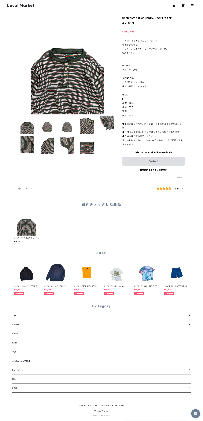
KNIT (14, 342)
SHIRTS (15, 324)
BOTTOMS (17, 370)
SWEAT (16, 333)
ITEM (14, 379)
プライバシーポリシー (87, 405)
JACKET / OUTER (21, 360)
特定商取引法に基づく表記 (113, 405)
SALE (15, 388)
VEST (15, 351)
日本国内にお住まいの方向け (153, 170)
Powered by (98, 415)
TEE (14, 315)
